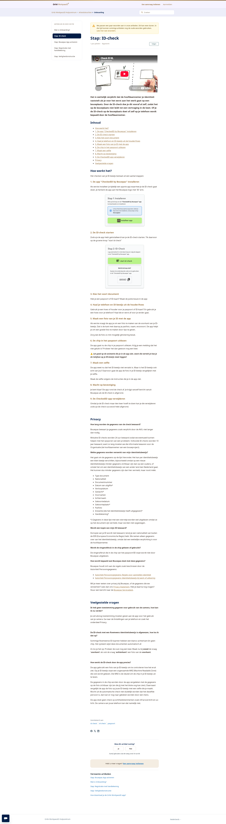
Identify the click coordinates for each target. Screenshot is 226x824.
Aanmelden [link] (167, 4)
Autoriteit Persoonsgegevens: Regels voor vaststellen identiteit (123, 575)
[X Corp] (95, 731)
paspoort (111, 723)
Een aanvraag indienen (151, 4)
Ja (118, 749)
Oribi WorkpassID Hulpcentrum (64, 12)
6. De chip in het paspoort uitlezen (110, 147)
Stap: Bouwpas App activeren (65, 42)
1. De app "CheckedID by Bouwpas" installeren (115, 131)
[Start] (61, 4)
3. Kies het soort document (107, 137)
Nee (130, 749)
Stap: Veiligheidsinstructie (64, 56)
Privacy (98, 160)
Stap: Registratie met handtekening (62, 49)
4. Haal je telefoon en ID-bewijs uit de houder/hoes (117, 141)
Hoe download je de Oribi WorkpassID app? (108, 795)
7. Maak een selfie (103, 150)
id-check (102, 723)
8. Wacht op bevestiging (105, 153)
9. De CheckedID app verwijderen (110, 157)
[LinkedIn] (98, 731)
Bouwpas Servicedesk (123, 590)
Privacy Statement (121, 587)
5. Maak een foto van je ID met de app (112, 144)
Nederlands (175, 819)
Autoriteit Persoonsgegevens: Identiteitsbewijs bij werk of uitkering (125, 578)
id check (93, 723)
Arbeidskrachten (85, 12)
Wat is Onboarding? (62, 30)
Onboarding (99, 12)
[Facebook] (91, 731)
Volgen (154, 44)
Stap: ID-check (60, 36)
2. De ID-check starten (105, 134)
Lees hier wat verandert (106, 31)
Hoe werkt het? (102, 128)
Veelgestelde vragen (104, 163)
